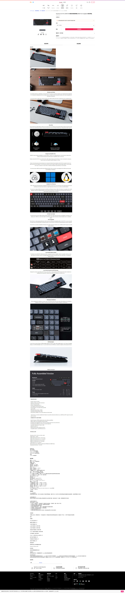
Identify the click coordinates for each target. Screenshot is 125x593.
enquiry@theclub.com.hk (82, 576)
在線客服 (48, 580)
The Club (60, 2)
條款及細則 (66, 577)
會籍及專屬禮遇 (41, 574)
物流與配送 (48, 574)
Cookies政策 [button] (56, 591)
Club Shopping (32, 10)
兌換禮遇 (40, 577)
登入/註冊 (93, 2)
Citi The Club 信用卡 (33, 577)
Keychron (40, 562)
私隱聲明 (65, 574)
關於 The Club (32, 574)
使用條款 (65, 576)
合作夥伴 (64, 2)
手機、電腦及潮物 (42, 10)
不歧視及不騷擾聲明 (67, 578)
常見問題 (48, 579)
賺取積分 (40, 576)
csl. (56, 574)
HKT (56, 578)
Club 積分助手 (41, 578)
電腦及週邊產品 (37, 10)
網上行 (57, 577)
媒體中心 (31, 578)
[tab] (46, 43)
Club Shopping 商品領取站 (50, 577)
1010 (56, 576)
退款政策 (48, 578)
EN (76, 574)
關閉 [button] (122, 591)
